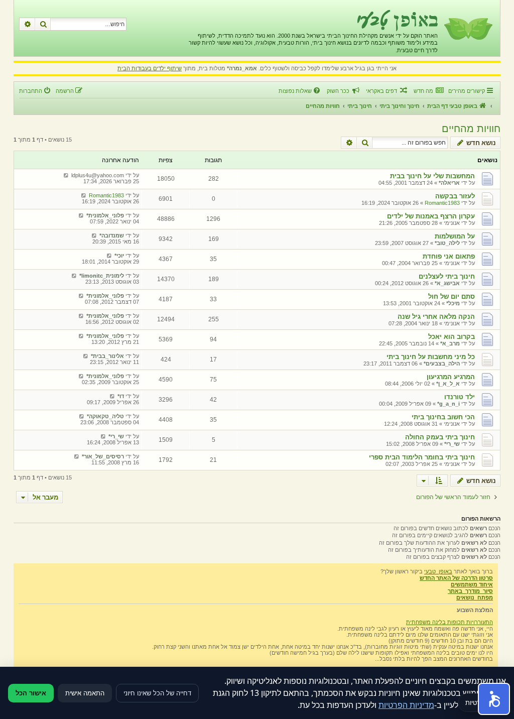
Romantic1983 (442, 203)
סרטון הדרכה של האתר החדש (456, 578)
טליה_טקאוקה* (105, 416)
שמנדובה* (111, 235)
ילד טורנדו (459, 397)
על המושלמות (455, 236)
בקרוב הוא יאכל (451, 336)
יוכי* (119, 256)
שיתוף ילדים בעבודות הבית (149, 68)
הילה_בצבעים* (442, 364)
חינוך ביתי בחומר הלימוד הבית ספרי (422, 457)
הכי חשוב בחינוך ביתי (443, 417)
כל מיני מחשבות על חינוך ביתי (431, 357)
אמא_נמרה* (242, 68)
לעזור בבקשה (455, 196)
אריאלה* (449, 183)
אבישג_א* (447, 283)
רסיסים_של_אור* (103, 456)
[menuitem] (428, 91)
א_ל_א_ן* (448, 384)
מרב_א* (450, 343)
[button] (494, 699)
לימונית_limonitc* (101, 276)
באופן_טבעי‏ (438, 571)
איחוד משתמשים (472, 584)
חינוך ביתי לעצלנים (447, 276)
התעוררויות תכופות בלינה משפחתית (449, 622)
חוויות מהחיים (471, 128)
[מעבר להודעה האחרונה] (66, 175)
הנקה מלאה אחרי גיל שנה (436, 316)
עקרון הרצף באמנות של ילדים (431, 216)
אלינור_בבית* (107, 356)
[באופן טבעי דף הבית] (467, 28)
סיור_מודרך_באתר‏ (470, 591)
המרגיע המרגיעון (451, 377)
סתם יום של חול (451, 296)
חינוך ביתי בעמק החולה (440, 437)
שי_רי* (452, 444)
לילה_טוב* (447, 243)
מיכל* (453, 303)
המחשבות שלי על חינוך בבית (432, 176)
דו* (120, 396)
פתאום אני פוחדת (449, 256)
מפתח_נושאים (474, 597)
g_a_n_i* (448, 404)
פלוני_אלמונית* (105, 215)
